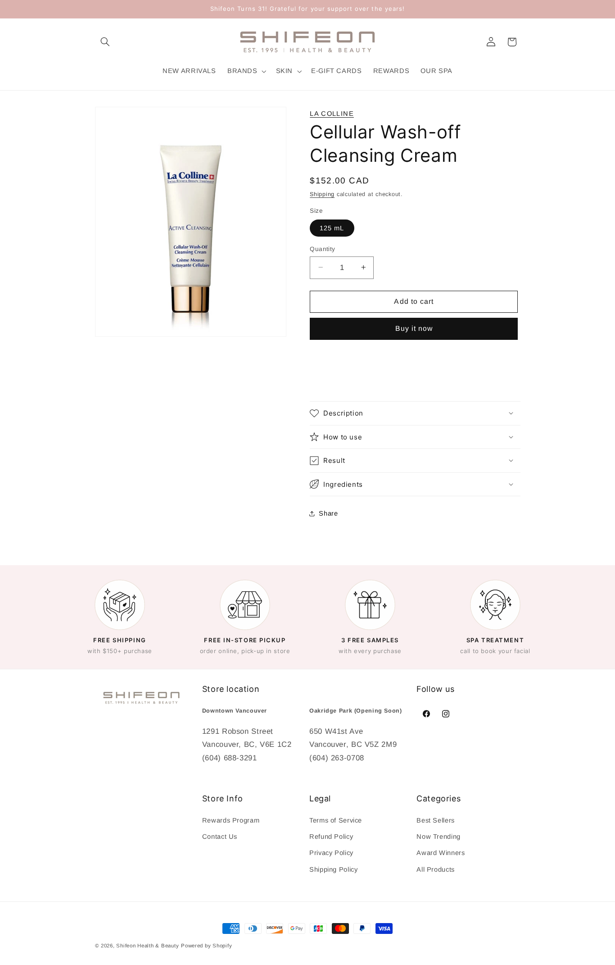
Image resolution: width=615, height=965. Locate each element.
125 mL (332, 227)
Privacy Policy (331, 852)
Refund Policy (331, 836)
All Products (435, 869)
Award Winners (440, 852)
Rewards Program (230, 819)
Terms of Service (335, 819)
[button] (105, 42)
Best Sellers (435, 819)
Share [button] (328, 513)
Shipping (322, 194)
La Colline (332, 113)
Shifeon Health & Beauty (147, 945)
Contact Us (219, 836)
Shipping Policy (333, 869)
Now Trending (438, 836)
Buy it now (414, 328)
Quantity (322, 248)
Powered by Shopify (206, 945)
